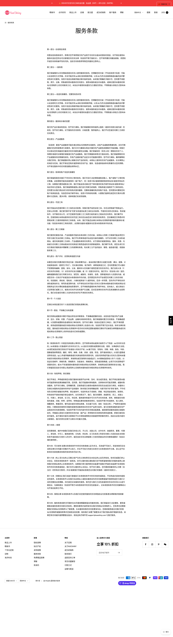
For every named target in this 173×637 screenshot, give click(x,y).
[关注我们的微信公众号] (165, 544)
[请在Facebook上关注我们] (145, 544)
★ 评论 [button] (171, 321)
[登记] (119, 552)
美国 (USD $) (10, 581)
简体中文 (137, 12)
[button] (164, 4)
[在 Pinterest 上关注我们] (158, 544)
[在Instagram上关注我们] (152, 544)
